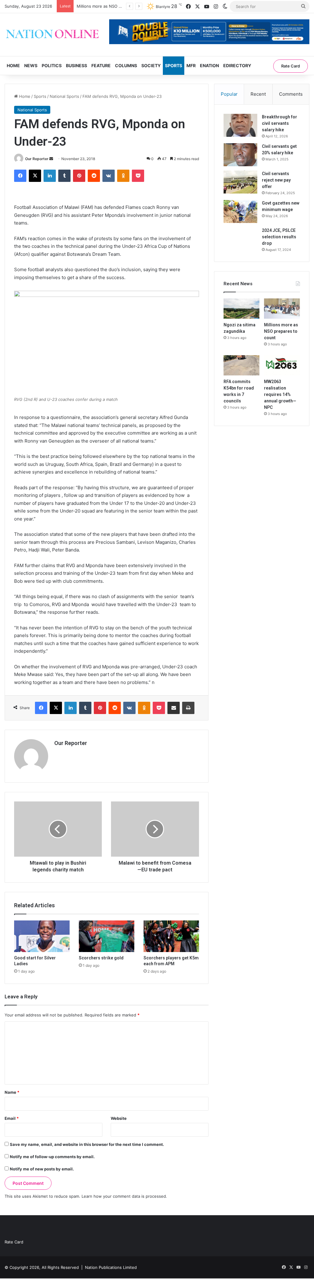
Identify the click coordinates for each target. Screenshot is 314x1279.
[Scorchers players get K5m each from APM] (171, 936)
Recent (258, 94)
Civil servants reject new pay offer (276, 180)
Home (13, 65)
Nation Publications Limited (111, 1267)
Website (119, 1118)
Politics (52, 65)
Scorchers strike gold (101, 957)
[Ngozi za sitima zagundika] (241, 308)
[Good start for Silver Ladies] (42, 936)
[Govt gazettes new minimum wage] (240, 211)
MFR (191, 65)
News (30, 65)
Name (12, 1092)
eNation (209, 65)
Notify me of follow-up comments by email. (52, 1156)
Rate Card (290, 65)
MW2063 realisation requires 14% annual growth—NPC (280, 394)
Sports (173, 65)
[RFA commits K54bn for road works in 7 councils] (241, 365)
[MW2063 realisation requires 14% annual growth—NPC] (282, 365)
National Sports (64, 96)
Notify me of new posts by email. (42, 1168)
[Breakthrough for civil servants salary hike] (240, 125)
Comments (291, 94)
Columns (126, 65)
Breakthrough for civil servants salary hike (279, 123)
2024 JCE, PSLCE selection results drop (279, 237)
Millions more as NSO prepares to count (115, 6)
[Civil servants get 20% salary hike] (240, 154)
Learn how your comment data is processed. (124, 1196)
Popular (229, 94)
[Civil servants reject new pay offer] (240, 182)
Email (12, 1118)
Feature (101, 65)
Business (76, 65)
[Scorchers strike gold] (106, 936)
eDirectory (237, 65)
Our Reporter (36, 158)
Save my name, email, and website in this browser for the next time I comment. (87, 1144)
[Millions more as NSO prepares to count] (282, 308)
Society (151, 65)
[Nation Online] (52, 34)
